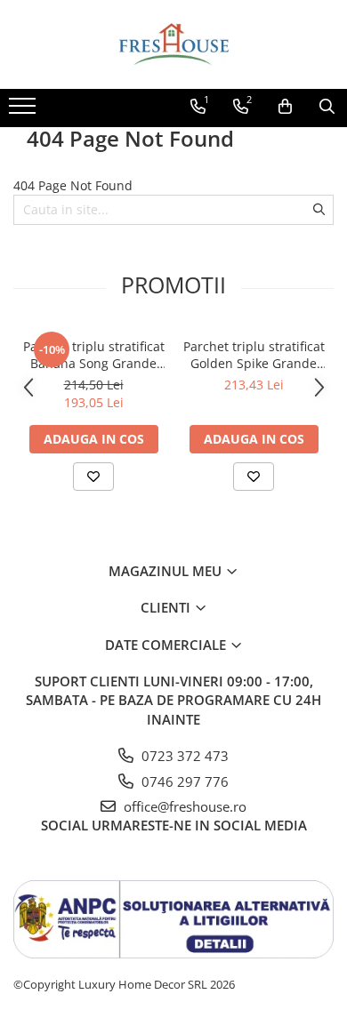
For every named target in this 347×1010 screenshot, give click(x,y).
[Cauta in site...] (327, 106)
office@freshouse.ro (183, 806)
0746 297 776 (183, 781)
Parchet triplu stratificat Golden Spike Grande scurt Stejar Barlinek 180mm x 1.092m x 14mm (254, 355)
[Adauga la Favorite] (93, 476)
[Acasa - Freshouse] (173, 44)
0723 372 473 (183, 756)
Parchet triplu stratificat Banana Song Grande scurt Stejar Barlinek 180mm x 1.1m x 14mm (94, 355)
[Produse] (24, 111)
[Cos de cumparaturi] (285, 106)
